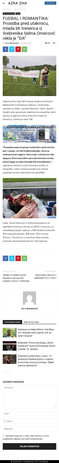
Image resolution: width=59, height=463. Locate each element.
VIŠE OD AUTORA (31, 322)
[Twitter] (12, 49)
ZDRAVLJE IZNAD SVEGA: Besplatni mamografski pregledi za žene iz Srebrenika (16, 278)
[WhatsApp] (24, 49)
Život (17, 13)
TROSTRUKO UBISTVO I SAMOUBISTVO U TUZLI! (45, 276)
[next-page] (9, 372)
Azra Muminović (12, 43)
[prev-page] (4, 372)
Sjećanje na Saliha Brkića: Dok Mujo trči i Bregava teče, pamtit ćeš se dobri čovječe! (36, 332)
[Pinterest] (18, 49)
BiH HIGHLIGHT (20, 9)
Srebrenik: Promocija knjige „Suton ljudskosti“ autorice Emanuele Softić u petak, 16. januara (36, 345)
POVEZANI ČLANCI (12, 322)
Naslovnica (7, 9)
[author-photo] (29, 304)
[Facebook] (5, 49)
